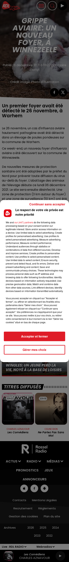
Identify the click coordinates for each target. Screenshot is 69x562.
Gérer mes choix (34, 349)
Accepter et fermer (34, 336)
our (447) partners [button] (23, 222)
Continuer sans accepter (47, 204)
